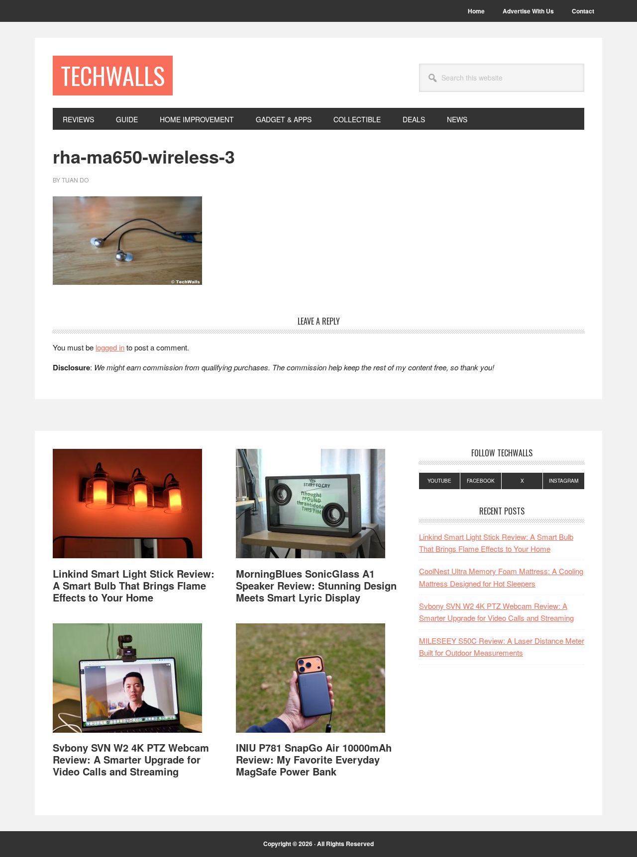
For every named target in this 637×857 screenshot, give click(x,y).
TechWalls (113, 75)
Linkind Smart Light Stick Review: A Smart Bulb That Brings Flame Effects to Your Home (133, 585)
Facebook (481, 480)
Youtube (439, 480)
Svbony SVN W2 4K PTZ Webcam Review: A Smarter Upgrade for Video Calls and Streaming (131, 759)
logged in (110, 347)
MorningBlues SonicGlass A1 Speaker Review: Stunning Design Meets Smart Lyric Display (316, 585)
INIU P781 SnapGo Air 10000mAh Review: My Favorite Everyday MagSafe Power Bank (314, 759)
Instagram (563, 480)
